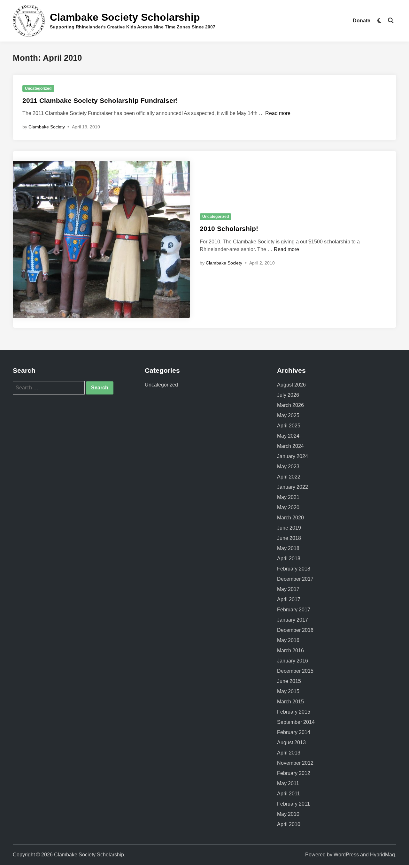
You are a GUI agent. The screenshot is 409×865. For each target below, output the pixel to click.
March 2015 (290, 701)
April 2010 (288, 824)
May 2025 (288, 415)
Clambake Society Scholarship (125, 17)
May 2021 (288, 497)
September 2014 (296, 722)
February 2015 (293, 712)
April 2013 (288, 752)
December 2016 (295, 630)
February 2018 (293, 568)
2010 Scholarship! (229, 228)
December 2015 (295, 671)
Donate (361, 20)
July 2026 (288, 395)
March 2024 (290, 446)
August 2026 (291, 384)
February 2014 (293, 732)
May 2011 (288, 783)
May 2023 (288, 466)
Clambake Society (46, 126)
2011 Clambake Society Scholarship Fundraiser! (100, 100)
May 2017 (288, 589)
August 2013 (291, 742)
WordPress (346, 854)
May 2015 (288, 691)
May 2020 (288, 507)
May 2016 (288, 640)
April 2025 (288, 425)
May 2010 (288, 814)
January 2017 (292, 620)
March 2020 (290, 517)
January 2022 (292, 487)
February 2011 (293, 804)
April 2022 (288, 476)
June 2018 (289, 538)
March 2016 (290, 650)
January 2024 (292, 456)
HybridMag (382, 854)
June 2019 (289, 528)
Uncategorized (38, 88)
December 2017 (295, 579)
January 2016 (292, 660)
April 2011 (288, 793)
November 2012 (295, 763)
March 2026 (290, 405)
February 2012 (293, 773)
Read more (277, 113)
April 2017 (288, 599)
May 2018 (288, 548)
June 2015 (289, 681)
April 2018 (288, 558)
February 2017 (293, 609)
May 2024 (288, 436)
